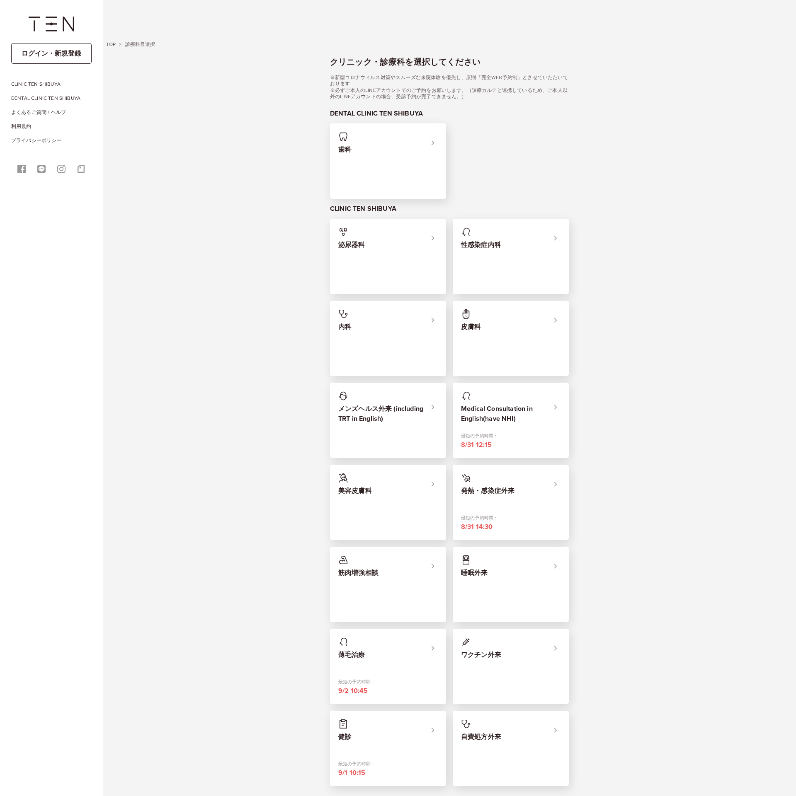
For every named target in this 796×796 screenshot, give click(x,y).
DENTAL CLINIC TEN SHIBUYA (45, 98)
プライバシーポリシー (36, 140)
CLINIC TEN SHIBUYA (36, 84)
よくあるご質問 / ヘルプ (38, 112)
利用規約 (21, 126)
